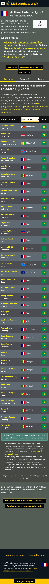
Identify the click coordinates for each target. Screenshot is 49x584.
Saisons (11, 67)
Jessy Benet (6, 344)
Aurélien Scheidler (9, 303)
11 (44, 167)
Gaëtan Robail (7, 239)
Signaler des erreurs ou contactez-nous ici (20, 569)
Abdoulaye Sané (8, 174)
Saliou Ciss (5, 409)
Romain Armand (8, 255)
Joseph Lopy (6, 360)
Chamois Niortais (8, 144)
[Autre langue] (44, 564)
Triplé (41, 79)
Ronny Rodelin (7, 295)
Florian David (6, 328)
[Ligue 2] (40, 25)
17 (44, 135)
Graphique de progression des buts (24, 506)
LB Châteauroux (8, 403)
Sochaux (5, 177)
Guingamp (5, 225)
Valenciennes (7, 160)
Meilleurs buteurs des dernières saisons (25, 500)
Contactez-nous (37, 555)
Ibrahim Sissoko (8, 142)
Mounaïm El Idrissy (9, 376)
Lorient (4, 152)
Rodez (3, 169)
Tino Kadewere (7, 125)
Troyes (4, 322)
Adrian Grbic (6, 133)
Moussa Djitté (7, 247)
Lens (3, 201)
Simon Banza (6, 263)
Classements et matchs (31, 67)
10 (44, 175)
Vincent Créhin (7, 214)
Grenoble (5, 249)
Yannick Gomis (7, 425)
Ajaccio (4, 185)
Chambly (4, 330)
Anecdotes (24, 72)
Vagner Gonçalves (9, 271)
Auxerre (4, 290)
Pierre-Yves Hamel (9, 190)
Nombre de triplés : (13, 56)
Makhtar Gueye (8, 368)
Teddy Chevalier (8, 158)
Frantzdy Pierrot (8, 231)
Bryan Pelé (5, 223)
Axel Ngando (6, 312)
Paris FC (4, 258)
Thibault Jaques (8, 417)
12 (44, 159)
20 (44, 127)
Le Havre (4, 128)
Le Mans (4, 217)
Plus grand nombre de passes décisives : (24, 48)
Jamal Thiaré (6, 206)
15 (44, 143)
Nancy (3, 274)
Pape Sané (5, 384)
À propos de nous (15, 555)
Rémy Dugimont (8, 287)
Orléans (4, 306)
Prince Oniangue (8, 393)
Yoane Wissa (6, 150)
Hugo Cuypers (7, 336)
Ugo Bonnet (6, 166)
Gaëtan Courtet (8, 182)
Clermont (5, 136)
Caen (3, 282)
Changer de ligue (24, 581)
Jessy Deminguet (8, 279)
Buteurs (8, 79)
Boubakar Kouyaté (9, 320)
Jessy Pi (4, 352)
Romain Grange (7, 401)
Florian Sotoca (7, 198)
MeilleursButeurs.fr (24, 3)
